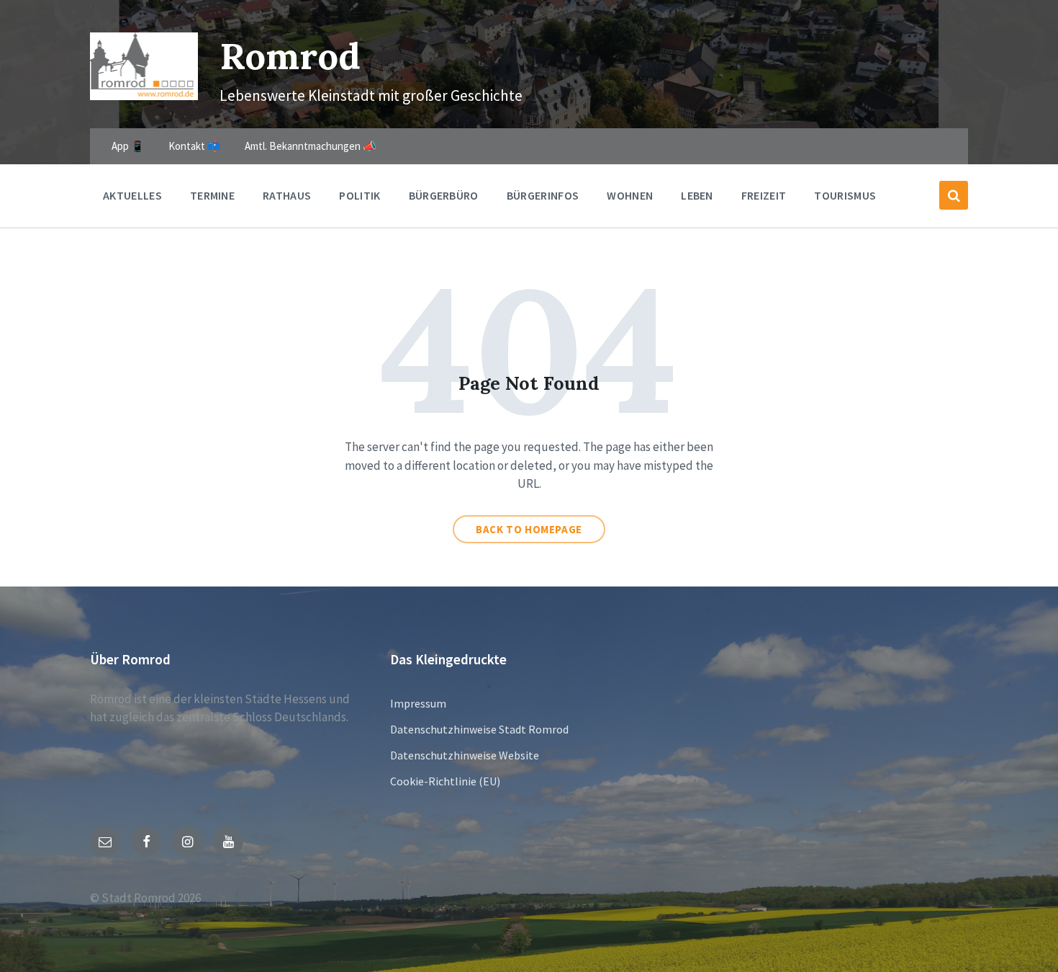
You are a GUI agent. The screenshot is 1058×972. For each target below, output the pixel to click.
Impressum (418, 703)
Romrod (290, 55)
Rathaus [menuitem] (287, 195)
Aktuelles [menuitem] (132, 195)
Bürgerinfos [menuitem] (543, 195)
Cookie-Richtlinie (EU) (445, 781)
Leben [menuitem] (697, 195)
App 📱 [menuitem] (128, 146)
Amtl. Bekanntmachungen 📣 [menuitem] (310, 146)
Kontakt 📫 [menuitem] (194, 146)
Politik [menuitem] (359, 195)
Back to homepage (529, 529)
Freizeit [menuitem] (764, 195)
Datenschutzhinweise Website (464, 755)
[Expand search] (953, 195)
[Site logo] (144, 96)
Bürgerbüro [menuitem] (444, 195)
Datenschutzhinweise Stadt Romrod (479, 729)
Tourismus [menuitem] (845, 195)
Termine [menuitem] (212, 195)
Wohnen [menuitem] (630, 195)
